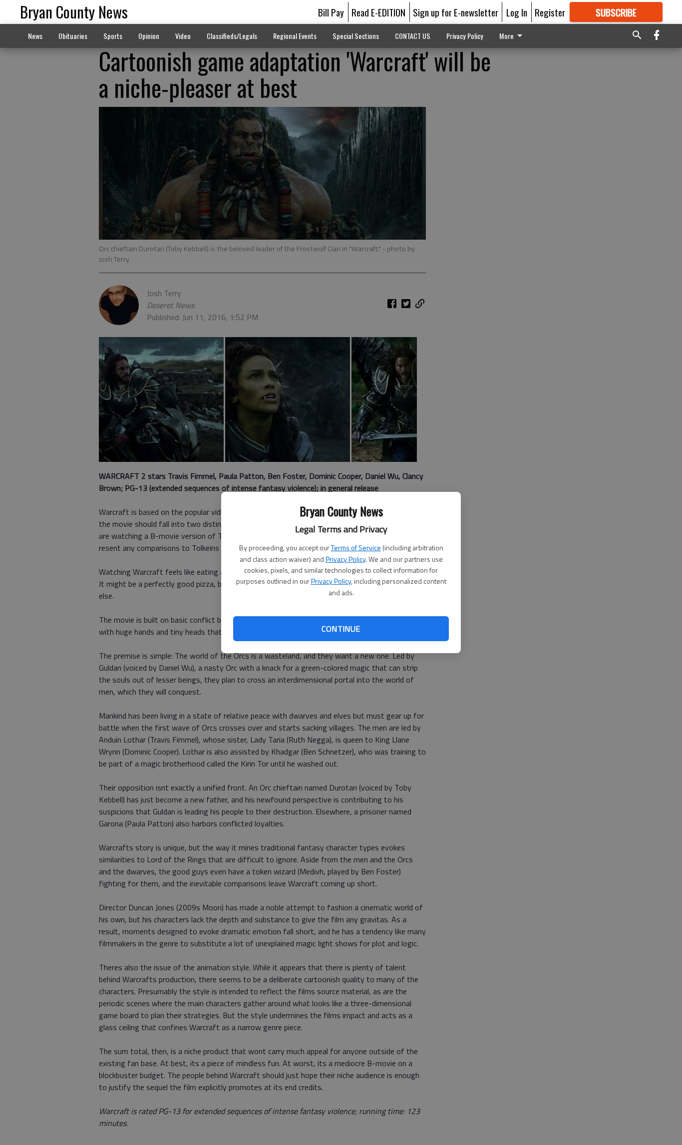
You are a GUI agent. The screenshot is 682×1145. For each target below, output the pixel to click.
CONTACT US (412, 35)
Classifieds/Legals (232, 35)
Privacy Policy (345, 559)
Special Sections (356, 35)
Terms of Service (356, 547)
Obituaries (72, 35)
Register (550, 11)
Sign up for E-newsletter (455, 11)
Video (183, 35)
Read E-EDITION (378, 11)
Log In (516, 11)
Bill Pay (331, 11)
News (35, 35)
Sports (112, 35)
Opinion (148, 35)
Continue (341, 629)
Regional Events (295, 35)
